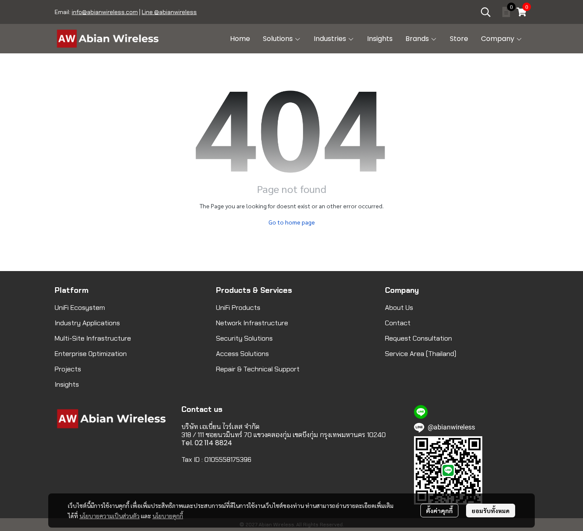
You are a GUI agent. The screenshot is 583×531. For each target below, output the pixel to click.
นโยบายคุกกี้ (167, 515)
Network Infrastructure (252, 322)
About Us (399, 307)
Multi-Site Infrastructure (93, 338)
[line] (421, 412)
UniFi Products (238, 307)
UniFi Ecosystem (80, 307)
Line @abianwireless (169, 12)
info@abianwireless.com (105, 12)
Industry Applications (87, 322)
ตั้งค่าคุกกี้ (439, 510)
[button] (485, 12)
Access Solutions (242, 353)
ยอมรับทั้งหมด (491, 510)
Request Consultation (418, 338)
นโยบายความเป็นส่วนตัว (109, 515)
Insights (67, 384)
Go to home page (291, 222)
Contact (398, 322)
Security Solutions (244, 338)
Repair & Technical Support (258, 369)
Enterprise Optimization (91, 353)
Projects (68, 369)
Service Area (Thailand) (420, 353)
